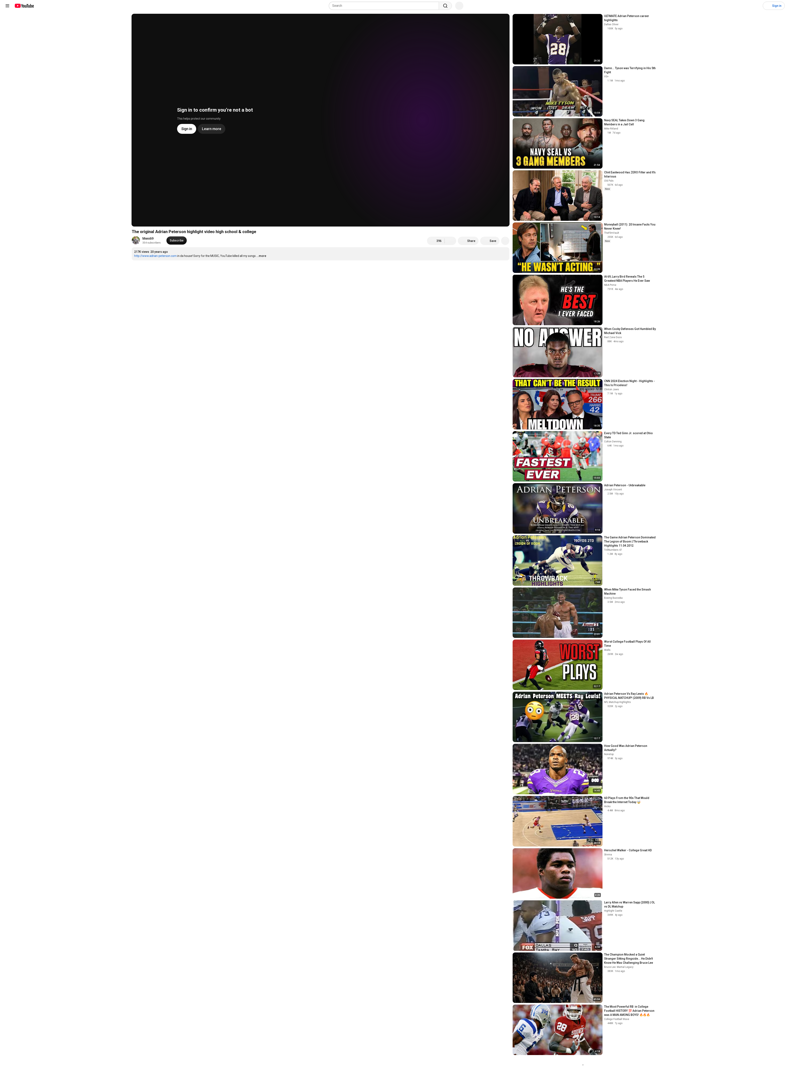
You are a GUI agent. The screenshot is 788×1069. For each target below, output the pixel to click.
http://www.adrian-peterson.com (155, 256)
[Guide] (7, 5)
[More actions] (505, 241)
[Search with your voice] (459, 6)
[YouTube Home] (24, 5)
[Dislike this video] (450, 241)
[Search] (445, 6)
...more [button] (261, 256)
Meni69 (147, 238)
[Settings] (757, 5)
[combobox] (385, 5)
